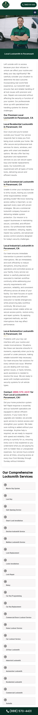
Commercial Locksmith (14, 693)
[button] (35, 12)
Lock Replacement (12, 553)
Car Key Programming (14, 596)
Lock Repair (10, 574)
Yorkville (9, 703)
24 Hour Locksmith (13, 650)
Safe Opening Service (13, 510)
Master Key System (13, 488)
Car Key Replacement (13, 607)
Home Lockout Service (14, 628)
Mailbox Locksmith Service (15, 542)
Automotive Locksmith (14, 671)
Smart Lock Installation (14, 521)
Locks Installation (12, 564)
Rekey (8, 585)
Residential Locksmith (14, 682)
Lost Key (9, 499)
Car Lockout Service (13, 639)
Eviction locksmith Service (15, 531)
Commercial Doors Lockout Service (18, 617)
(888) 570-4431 (21, 392)
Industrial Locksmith (13, 660)
